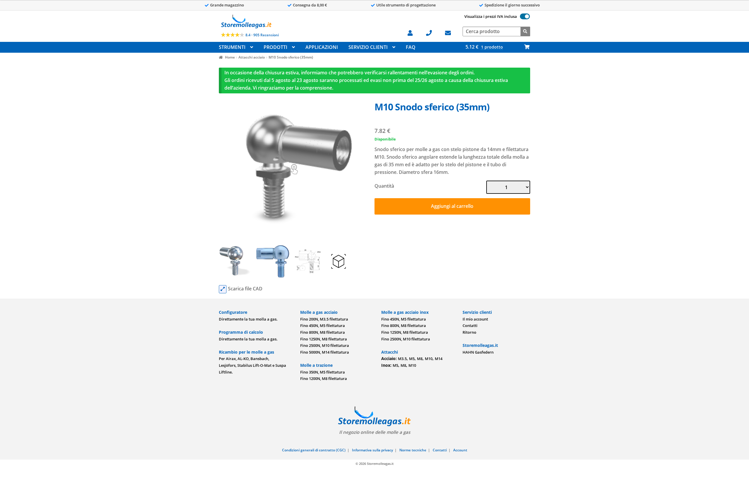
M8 (419, 358)
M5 (412, 358)
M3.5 (402, 358)
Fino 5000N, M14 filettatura (324, 352)
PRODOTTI (275, 47)
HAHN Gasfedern (478, 352)
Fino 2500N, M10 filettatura (324, 345)
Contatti (470, 325)
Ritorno (469, 332)
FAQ (410, 47)
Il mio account (475, 319)
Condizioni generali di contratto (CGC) (314, 450)
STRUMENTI (232, 47)
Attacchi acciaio (251, 57)
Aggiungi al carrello (452, 206)
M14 (438, 358)
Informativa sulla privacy (372, 450)
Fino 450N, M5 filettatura (322, 325)
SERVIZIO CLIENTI (368, 47)
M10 (428, 358)
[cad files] (222, 289)
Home (230, 57)
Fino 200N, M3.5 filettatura (324, 319)
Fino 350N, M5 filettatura (322, 372)
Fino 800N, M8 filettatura (322, 332)
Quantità (384, 186)
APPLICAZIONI (321, 47)
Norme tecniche (412, 450)
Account (460, 450)
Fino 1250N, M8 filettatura (323, 339)
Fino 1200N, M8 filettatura (323, 378)
